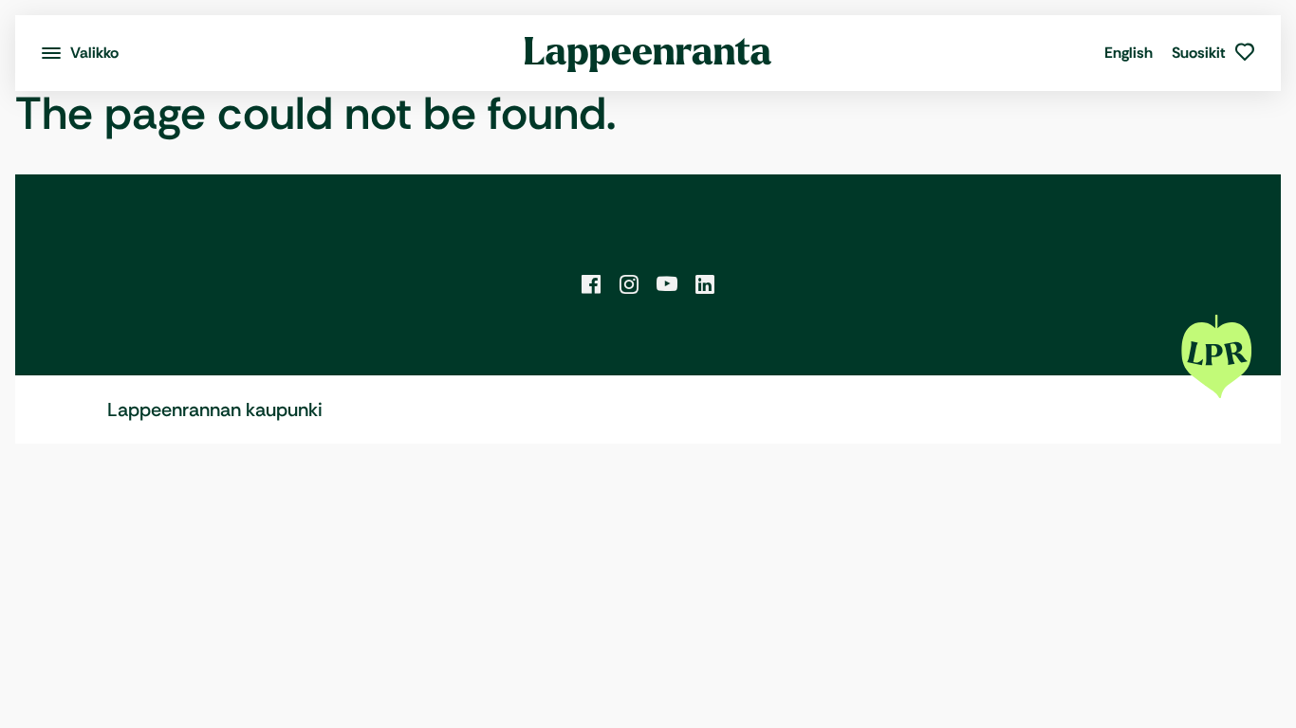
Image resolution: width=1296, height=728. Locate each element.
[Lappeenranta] (648, 53)
